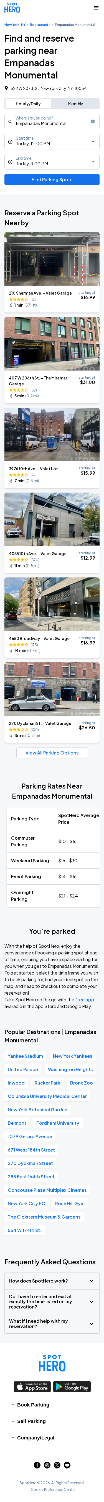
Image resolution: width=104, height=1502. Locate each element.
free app (84, 999)
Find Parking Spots (52, 179)
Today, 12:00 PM (33, 143)
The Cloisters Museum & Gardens (44, 1217)
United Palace (23, 1069)
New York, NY (15, 25)
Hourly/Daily (28, 103)
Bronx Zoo (81, 1083)
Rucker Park (47, 1083)
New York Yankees (72, 1056)
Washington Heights (70, 1069)
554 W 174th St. (25, 1230)
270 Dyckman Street (30, 1163)
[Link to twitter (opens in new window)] (57, 1467)
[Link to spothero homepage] (52, 1363)
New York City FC (26, 1203)
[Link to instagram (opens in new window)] (47, 1467)
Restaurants (40, 25)
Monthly (75, 103)
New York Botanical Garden (37, 1109)
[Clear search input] (93, 121)
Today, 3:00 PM (32, 163)
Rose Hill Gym (70, 1203)
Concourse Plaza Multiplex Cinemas (47, 1190)
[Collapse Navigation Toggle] (96, 7)
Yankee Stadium (25, 1056)
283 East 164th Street (31, 1176)
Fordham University (57, 1123)
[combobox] (52, 121)
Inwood (16, 1083)
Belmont (17, 1123)
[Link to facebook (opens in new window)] (37, 1467)
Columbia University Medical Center (47, 1096)
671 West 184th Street (31, 1150)
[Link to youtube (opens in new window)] (67, 1467)
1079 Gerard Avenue (30, 1136)
